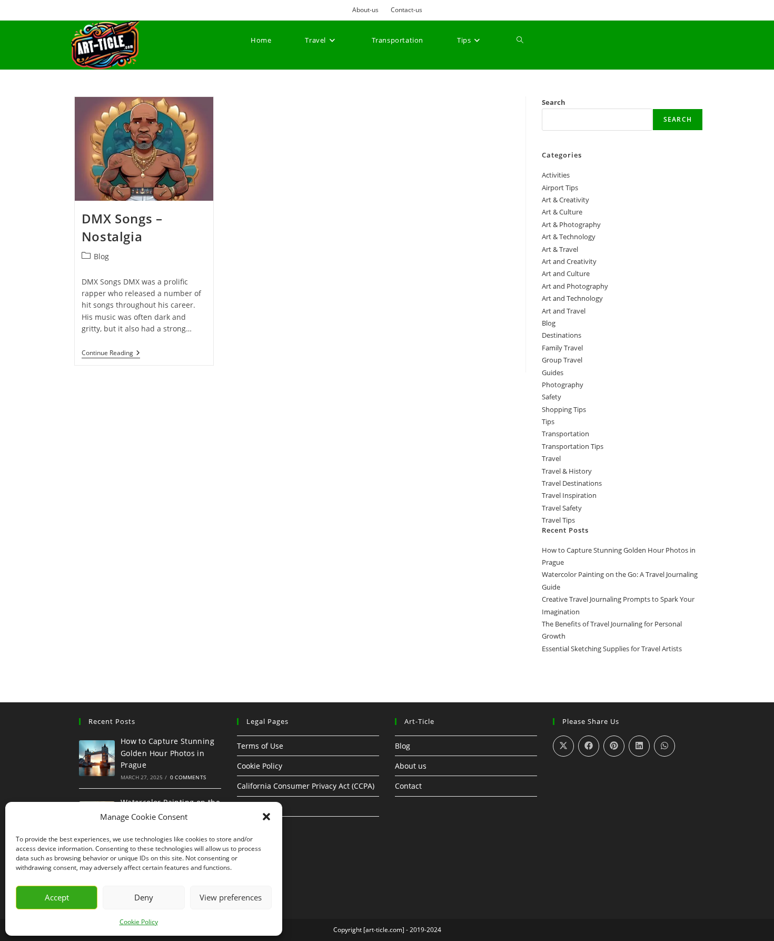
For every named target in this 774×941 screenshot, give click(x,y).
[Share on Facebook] (588, 746)
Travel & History (567, 471)
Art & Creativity (565, 199)
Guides (552, 372)
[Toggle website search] (520, 40)
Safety (551, 396)
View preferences (231, 897)
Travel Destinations (572, 483)
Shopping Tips (564, 409)
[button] (266, 816)
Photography (562, 384)
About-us (365, 9)
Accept (57, 897)
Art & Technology (569, 236)
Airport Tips (560, 187)
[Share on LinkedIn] (639, 746)
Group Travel (562, 360)
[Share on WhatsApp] (664, 746)
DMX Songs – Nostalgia (122, 227)
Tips (548, 421)
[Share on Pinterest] (613, 746)
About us (410, 766)
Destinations (561, 335)
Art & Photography (571, 224)
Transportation (565, 433)
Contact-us (406, 9)
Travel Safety (562, 508)
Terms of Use (260, 746)
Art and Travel (564, 311)
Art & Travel (560, 249)
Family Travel (562, 347)
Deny (143, 897)
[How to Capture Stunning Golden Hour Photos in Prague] (97, 758)
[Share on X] (563, 746)
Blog (101, 256)
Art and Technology (572, 298)
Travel (551, 458)
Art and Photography (575, 286)
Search (553, 102)
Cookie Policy (139, 921)
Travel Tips (558, 520)
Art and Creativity (569, 261)
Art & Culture (562, 212)
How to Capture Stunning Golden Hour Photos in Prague (167, 753)
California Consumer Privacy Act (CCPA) (305, 786)
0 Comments (188, 777)
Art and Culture (566, 273)
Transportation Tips (572, 446)
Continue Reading (111, 353)
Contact (408, 786)
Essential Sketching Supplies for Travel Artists (612, 648)
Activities (556, 175)
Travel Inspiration (569, 495)
